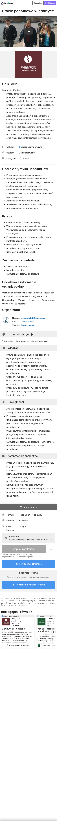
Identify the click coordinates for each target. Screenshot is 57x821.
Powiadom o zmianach (30, 564)
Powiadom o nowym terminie (30, 584)
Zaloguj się (38, 3)
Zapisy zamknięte (24, 549)
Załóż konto (50, 3)
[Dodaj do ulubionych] (51, 549)
